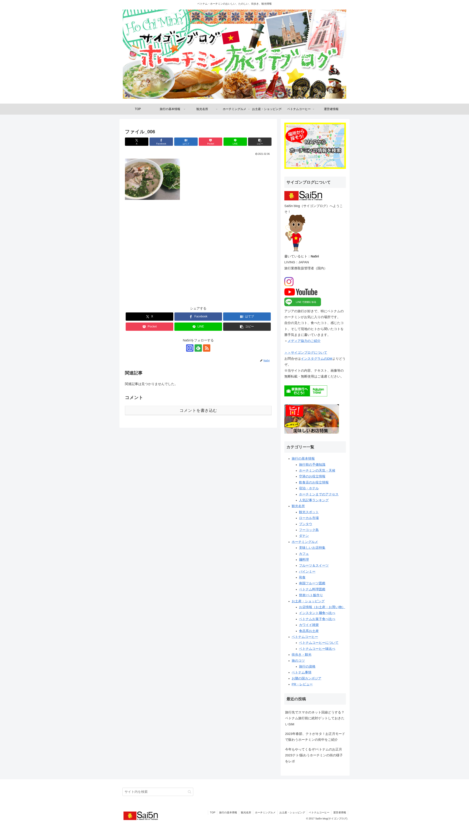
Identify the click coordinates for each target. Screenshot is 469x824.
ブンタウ (305, 524)
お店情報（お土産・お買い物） (322, 607)
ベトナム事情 (301, 672)
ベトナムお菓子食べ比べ (317, 619)
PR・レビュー (302, 684)
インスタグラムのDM (316, 358)
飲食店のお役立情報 (314, 482)
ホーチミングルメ (305, 542)
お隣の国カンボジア (306, 678)
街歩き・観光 (301, 654)
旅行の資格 (307, 666)
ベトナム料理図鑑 (312, 589)
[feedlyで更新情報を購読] (198, 348)
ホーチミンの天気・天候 (317, 470)
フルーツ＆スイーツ (314, 565)
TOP (212, 812)
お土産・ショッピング (308, 601)
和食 (302, 577)
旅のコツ (298, 660)
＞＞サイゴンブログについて (305, 352)
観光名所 (298, 506)
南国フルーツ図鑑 (312, 583)
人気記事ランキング (314, 500)
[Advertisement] (198, 256)
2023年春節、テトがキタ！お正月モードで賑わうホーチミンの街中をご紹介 (315, 736)
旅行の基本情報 (303, 458)
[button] (260, 142)
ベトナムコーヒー (305, 637)
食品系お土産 (309, 631)
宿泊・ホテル (309, 488)
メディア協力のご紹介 (304, 341)
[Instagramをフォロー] (189, 348)
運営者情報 (339, 812)
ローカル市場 (309, 518)
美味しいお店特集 (312, 548)
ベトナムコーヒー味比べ (317, 649)
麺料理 (304, 559)
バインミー (307, 571)
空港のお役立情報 (312, 476)
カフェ (304, 554)
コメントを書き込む (198, 410)
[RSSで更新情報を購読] (206, 348)
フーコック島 (309, 530)
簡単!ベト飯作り (311, 595)
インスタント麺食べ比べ (317, 613)
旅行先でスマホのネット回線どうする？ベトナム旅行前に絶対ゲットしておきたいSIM (314, 718)
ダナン (304, 536)
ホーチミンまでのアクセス (319, 494)
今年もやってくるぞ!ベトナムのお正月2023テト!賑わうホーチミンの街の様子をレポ (314, 755)
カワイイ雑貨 (309, 625)
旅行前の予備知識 (312, 464)
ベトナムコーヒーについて (319, 642)
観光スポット (309, 512)
